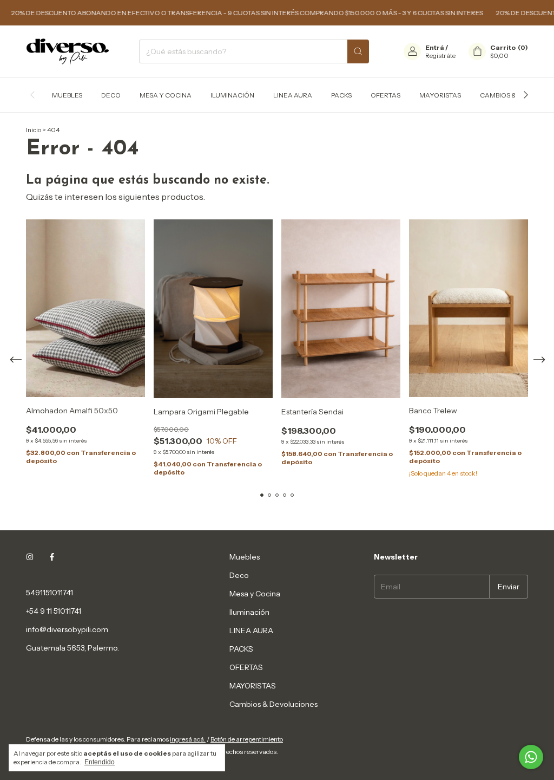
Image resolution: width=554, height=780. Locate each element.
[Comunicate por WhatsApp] (531, 757)
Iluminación (232, 95)
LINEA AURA (292, 95)
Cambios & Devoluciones (273, 704)
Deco (111, 95)
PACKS (341, 95)
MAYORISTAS (440, 95)
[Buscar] (358, 51)
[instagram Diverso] (30, 557)
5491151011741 (49, 592)
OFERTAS (385, 95)
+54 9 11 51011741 (53, 611)
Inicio (33, 130)
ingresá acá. (188, 739)
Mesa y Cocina (166, 95)
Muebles (67, 95)
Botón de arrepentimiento (246, 739)
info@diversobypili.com (67, 629)
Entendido (99, 762)
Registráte (440, 55)
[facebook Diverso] (52, 557)
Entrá (434, 47)
